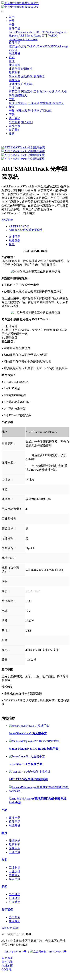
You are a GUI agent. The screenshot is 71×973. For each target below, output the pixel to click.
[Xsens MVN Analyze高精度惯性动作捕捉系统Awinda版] (39, 790)
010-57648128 (9, 927)
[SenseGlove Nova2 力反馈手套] (29, 725)
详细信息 (14, 236)
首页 (12, 17)
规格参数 (14, 240)
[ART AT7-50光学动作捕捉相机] (29, 771)
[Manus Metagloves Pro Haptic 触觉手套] (34, 741)
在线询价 (7, 219)
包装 (12, 244)
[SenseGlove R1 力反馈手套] (27, 756)
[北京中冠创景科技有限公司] (35, 5)
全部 (12, 24)
